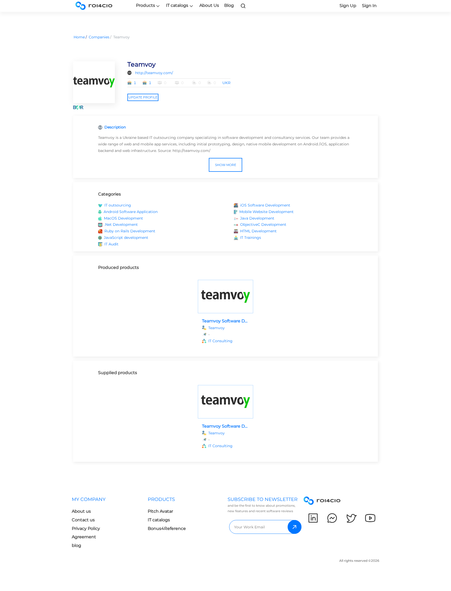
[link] (243, 5)
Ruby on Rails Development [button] (129, 231)
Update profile (142, 97)
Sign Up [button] (348, 5)
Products (145, 5)
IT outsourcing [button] (117, 205)
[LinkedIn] (313, 518)
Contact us (83, 519)
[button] (228, 341)
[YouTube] (370, 518)
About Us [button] (209, 5)
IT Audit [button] (111, 244)
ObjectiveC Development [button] (263, 224)
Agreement (84, 536)
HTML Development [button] (258, 231)
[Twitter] (351, 518)
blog (76, 545)
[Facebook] (332, 518)
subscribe (294, 527)
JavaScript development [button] (126, 237)
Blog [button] (229, 5)
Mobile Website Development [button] (266, 211)
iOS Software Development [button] (265, 205)
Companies (99, 37)
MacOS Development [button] (123, 218)
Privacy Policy (86, 528)
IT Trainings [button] (250, 237)
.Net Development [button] (121, 224)
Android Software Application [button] (131, 211)
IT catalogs (177, 5)
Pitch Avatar (160, 511)
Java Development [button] (257, 218)
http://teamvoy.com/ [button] (154, 72)
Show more (225, 165)
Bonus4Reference (167, 528)
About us (81, 511)
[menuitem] (110, 524)
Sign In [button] (369, 5)
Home (79, 37)
